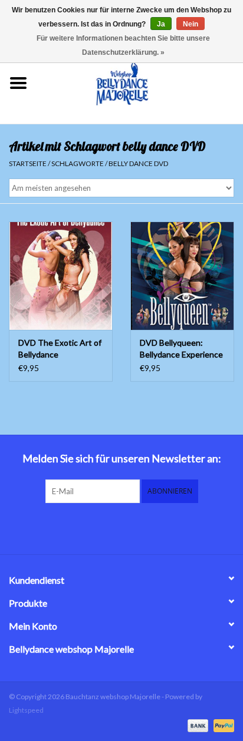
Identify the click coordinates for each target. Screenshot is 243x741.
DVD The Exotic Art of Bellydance (59, 348)
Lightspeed (26, 710)
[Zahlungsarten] (196, 724)
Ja (161, 24)
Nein (190, 24)
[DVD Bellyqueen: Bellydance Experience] (182, 275)
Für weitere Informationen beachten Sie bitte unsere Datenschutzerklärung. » (123, 45)
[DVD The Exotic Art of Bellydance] (61, 275)
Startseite (28, 163)
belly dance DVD (138, 163)
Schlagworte (77, 163)
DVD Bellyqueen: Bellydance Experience (181, 348)
